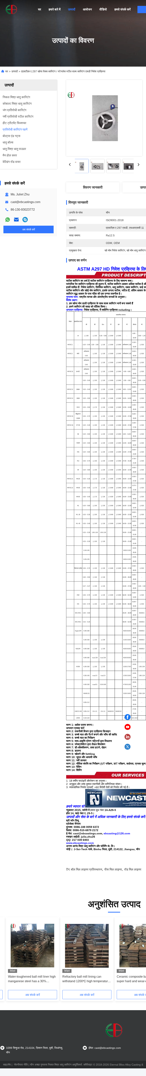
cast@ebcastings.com (25, 202)
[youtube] (127, 727)
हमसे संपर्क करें (122, 9)
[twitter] (127, 746)
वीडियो (103, 9)
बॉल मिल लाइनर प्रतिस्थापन (86, 869)
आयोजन (87, 9)
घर (39, 9)
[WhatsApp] (8, 220)
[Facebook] (127, 717)
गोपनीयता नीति (21, 1064)
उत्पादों (71, 9)
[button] (25, 955)
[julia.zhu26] (25, 220)
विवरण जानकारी (92, 187)
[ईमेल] (16, 220)
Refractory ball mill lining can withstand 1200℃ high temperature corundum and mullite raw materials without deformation (86, 979)
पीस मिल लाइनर (113, 869)
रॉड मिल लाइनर (132, 869)
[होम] (11, 9)
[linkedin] (127, 737)
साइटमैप (7, 1064)
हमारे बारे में (54, 9)
